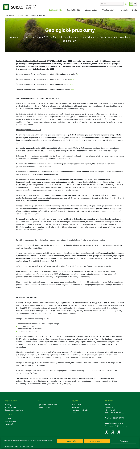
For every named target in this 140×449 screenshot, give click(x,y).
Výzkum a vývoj (91, 10)
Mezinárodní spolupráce (80, 410)
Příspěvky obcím (108, 10)
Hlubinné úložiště (55, 10)
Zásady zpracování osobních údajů (24, 446)
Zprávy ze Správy (11, 407)
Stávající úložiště (73, 10)
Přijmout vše (70, 441)
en (135, 4)
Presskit (8, 419)
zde (78, 74)
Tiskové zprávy (10, 421)
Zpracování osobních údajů (47, 405)
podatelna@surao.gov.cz (119, 426)
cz (131, 4)
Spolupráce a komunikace (14, 410)
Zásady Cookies (44, 407)
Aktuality (8, 405)
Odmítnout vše (96, 441)
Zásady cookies (8, 446)
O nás (134, 10)
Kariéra (74, 413)
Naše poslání (76, 405)
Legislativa (75, 407)
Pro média (123, 10)
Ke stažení (9, 424)
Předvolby (123, 441)
